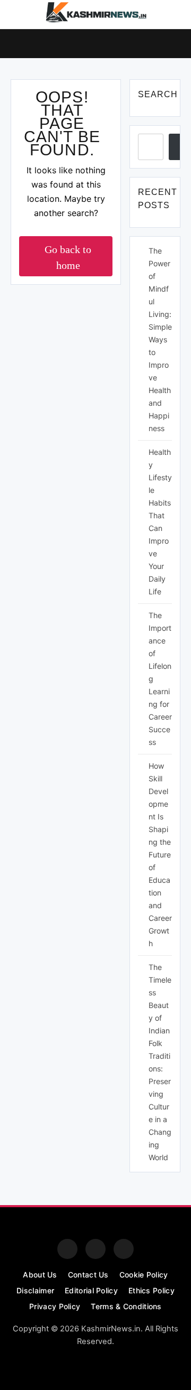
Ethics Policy (151, 1290)
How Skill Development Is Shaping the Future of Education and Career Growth (160, 854)
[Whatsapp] (124, 1249)
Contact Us (88, 1274)
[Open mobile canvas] (15, 43)
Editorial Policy (91, 1290)
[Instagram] (95, 1249)
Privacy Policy (54, 1306)
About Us (40, 1274)
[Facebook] (67, 1249)
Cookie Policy (143, 1274)
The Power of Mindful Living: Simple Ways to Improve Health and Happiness (160, 339)
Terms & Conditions (126, 1306)
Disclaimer (35, 1290)
